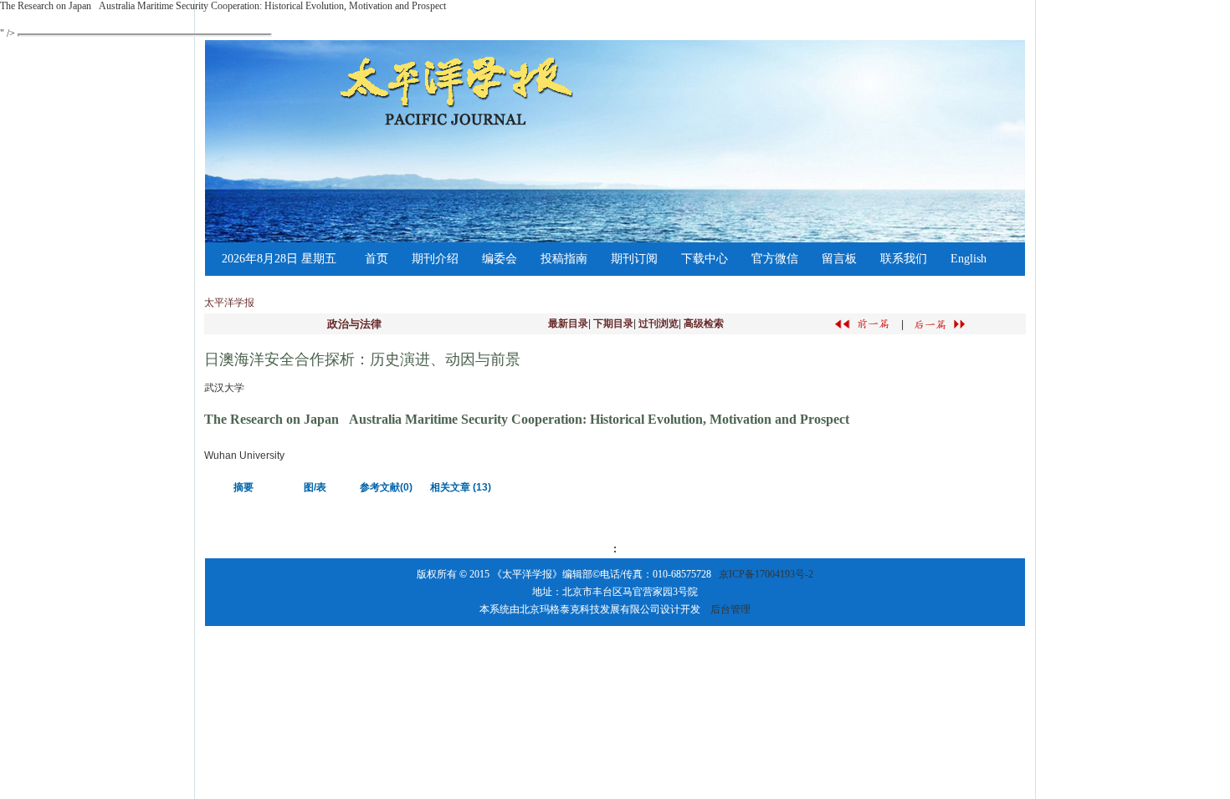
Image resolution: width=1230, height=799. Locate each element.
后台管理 (730, 609)
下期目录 (613, 323)
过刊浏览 (658, 323)
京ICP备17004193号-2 (766, 574)
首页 (376, 258)
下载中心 (704, 258)
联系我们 (903, 258)
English (969, 258)
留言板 (839, 258)
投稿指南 (564, 258)
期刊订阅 (634, 258)
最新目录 (568, 323)
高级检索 (704, 323)
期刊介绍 (435, 258)
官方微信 (774, 258)
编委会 (499, 258)
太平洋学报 (229, 302)
